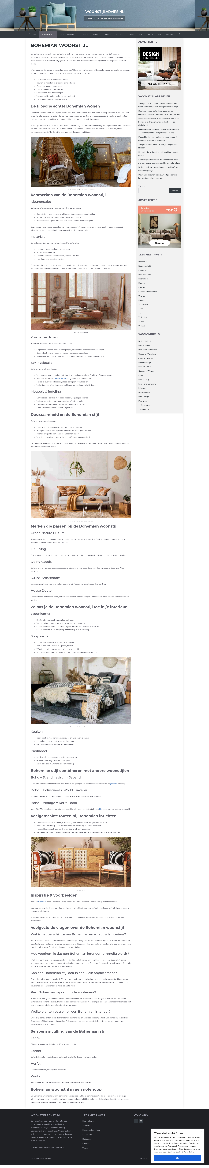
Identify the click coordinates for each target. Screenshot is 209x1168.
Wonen (85, 34)
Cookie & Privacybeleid (185, 1152)
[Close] (201, 1131)
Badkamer (142, 261)
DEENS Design (144, 362)
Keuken (141, 287)
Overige (141, 296)
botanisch (65, 378)
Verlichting (142, 317)
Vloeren (108, 34)
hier (199, 1149)
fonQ (140, 375)
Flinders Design (145, 366)
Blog (159, 34)
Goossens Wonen (146, 371)
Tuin (140, 34)
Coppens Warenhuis (147, 354)
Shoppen (96, 34)
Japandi (113, 783)
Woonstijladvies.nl (104, 12)
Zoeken (141, 186)
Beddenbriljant (144, 341)
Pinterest (42, 901)
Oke (177, 1158)
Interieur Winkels (67, 34)
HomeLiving (143, 379)
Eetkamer (142, 270)
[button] (179, 34)
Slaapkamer (143, 304)
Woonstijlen (47, 34)
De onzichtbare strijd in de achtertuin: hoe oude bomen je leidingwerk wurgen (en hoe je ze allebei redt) (158, 121)
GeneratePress (46, 1158)
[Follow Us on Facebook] (136, 1121)
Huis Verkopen (144, 274)
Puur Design (143, 396)
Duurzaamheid (144, 266)
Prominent (142, 401)
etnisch (56, 378)
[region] (177, 1146)
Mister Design (144, 392)
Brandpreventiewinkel (147, 349)
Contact (169, 34)
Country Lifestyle (145, 358)
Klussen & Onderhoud (125, 34)
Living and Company (147, 384)
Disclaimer (143, 1158)
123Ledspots (144, 405)
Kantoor (141, 283)
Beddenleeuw (144, 345)
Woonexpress (144, 409)
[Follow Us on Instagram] (141, 1121)
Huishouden (143, 279)
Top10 (150, 34)
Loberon (142, 388)
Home (34, 34)
